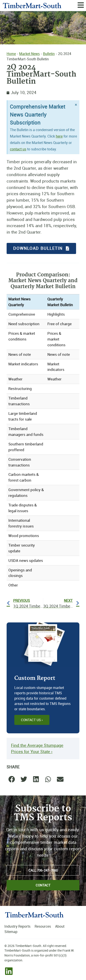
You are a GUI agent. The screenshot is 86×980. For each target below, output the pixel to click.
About (59, 926)
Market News (29, 53)
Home (11, 53)
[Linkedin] (8, 971)
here (59, 136)
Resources (43, 926)
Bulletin (49, 53)
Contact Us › (32, 720)
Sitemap (10, 931)
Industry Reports (17, 926)
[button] (12, 779)
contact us (18, 149)
